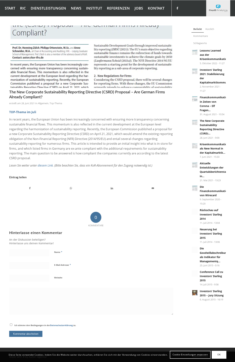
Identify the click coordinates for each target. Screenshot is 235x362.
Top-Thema (56, 103)
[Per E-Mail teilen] (152, 188)
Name (58, 252)
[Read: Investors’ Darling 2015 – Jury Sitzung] (194, 292)
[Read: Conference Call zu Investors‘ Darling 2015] (194, 273)
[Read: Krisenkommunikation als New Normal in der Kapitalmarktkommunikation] (194, 145)
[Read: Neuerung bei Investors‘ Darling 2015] (194, 231)
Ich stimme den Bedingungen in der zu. (45, 325)
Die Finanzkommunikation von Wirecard (214, 191)
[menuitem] (10, 8)
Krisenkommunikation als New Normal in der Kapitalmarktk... (214, 148)
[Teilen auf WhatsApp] (70, 188)
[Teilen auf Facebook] (29, 188)
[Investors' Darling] (218, 8)
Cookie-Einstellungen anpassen (190, 354)
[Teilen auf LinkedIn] (111, 188)
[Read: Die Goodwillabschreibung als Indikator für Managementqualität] (194, 250)
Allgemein (43, 103)
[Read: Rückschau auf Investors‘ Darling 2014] (194, 211)
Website (58, 277)
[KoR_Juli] (91, 56)
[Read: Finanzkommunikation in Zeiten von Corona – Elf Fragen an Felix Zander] (194, 99)
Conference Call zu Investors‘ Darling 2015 (211, 276)
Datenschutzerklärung (61, 325)
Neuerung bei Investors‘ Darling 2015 (211, 233)
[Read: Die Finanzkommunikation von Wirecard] (194, 188)
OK (218, 354)
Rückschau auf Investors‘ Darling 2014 (211, 214)
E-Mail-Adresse (62, 264)
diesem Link (45, 165)
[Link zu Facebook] (177, 8)
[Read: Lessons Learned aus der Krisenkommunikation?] (194, 52)
